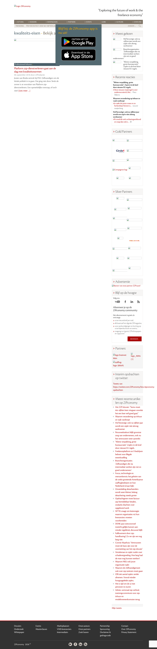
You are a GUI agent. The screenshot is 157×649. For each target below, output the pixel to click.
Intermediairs (62, 632)
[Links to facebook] (125, 302)
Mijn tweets (117, 608)
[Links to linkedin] (132, 302)
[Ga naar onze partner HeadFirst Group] (134, 171)
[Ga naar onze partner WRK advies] (134, 271)
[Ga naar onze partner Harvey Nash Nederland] (120, 181)
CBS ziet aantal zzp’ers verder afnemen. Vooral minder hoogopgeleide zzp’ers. (127, 577)
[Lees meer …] (24, 90)
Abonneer (134, 339)
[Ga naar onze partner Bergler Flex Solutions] (120, 271)
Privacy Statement (128, 632)
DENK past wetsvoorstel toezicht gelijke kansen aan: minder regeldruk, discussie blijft (128, 526)
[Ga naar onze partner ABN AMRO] (134, 221)
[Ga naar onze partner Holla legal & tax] (134, 231)
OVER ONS (137, 22)
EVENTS (89, 22)
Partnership (105, 626)
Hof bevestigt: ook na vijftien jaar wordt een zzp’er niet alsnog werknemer (131, 42)
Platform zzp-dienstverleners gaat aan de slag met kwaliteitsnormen (35, 70)
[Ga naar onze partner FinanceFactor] (134, 141)
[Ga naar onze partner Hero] (134, 181)
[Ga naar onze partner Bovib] (134, 161)
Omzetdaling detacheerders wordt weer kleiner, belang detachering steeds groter (126, 492)
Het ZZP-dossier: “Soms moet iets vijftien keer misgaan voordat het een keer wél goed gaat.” (129, 410)
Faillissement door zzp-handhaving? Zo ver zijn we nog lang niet (128, 536)
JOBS (104, 22)
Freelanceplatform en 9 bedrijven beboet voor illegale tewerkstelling (129, 454)
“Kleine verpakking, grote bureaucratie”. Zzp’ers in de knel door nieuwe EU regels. (132, 65)
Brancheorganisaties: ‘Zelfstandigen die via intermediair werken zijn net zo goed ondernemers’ (126, 54)
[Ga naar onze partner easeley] (134, 201)
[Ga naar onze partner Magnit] (120, 161)
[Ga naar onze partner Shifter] (120, 221)
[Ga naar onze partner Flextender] (134, 151)
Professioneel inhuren (23, 64)
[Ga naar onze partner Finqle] (120, 141)
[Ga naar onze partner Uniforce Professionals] (134, 261)
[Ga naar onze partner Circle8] (120, 151)
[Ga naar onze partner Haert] (120, 231)
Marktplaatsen (63, 626)
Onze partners (84, 629)
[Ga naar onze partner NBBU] (120, 251)
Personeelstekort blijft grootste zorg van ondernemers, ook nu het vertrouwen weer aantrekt (128, 435)
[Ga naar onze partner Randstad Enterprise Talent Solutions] (120, 201)
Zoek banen (83, 632)
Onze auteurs (84, 626)
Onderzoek (19, 629)
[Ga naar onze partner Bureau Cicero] (120, 261)
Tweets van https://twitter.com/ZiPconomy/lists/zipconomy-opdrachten (134, 386)
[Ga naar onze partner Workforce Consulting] (134, 211)
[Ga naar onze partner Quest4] (120, 211)
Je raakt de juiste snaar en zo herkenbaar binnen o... (126, 106)
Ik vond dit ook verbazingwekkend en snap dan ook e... (127, 120)
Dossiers (33, 22)
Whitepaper (19, 632)
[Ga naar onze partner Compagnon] (120, 171)
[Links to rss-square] (138, 302)
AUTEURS (119, 22)
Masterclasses (41, 629)
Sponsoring (105, 629)
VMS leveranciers (64, 629)
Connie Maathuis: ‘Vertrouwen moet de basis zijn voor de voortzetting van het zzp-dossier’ (129, 545)
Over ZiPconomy (128, 629)
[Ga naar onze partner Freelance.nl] (134, 241)
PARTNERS (71, 22)
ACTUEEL (20, 22)
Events (38, 626)
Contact (124, 626)
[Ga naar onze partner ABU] (134, 251)
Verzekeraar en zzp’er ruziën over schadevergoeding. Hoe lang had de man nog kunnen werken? (129, 555)
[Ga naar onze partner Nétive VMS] (120, 241)
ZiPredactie (40, 75)
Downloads (52, 22)
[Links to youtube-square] (117, 302)
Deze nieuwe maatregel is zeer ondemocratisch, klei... (126, 92)
